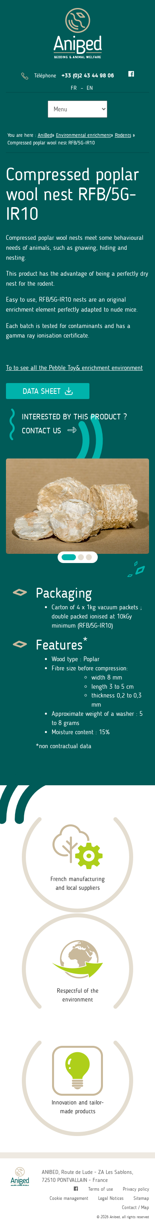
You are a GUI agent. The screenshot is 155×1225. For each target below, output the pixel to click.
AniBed (45, 135)
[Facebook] (131, 74)
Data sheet (42, 391)
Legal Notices (111, 1198)
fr (74, 88)
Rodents (123, 135)
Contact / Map (135, 1207)
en (90, 88)
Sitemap (141, 1198)
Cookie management (69, 1198)
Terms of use (100, 1189)
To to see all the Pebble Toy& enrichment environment (74, 367)
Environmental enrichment (83, 135)
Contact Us (41, 430)
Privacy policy (136, 1189)
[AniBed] (78, 32)
